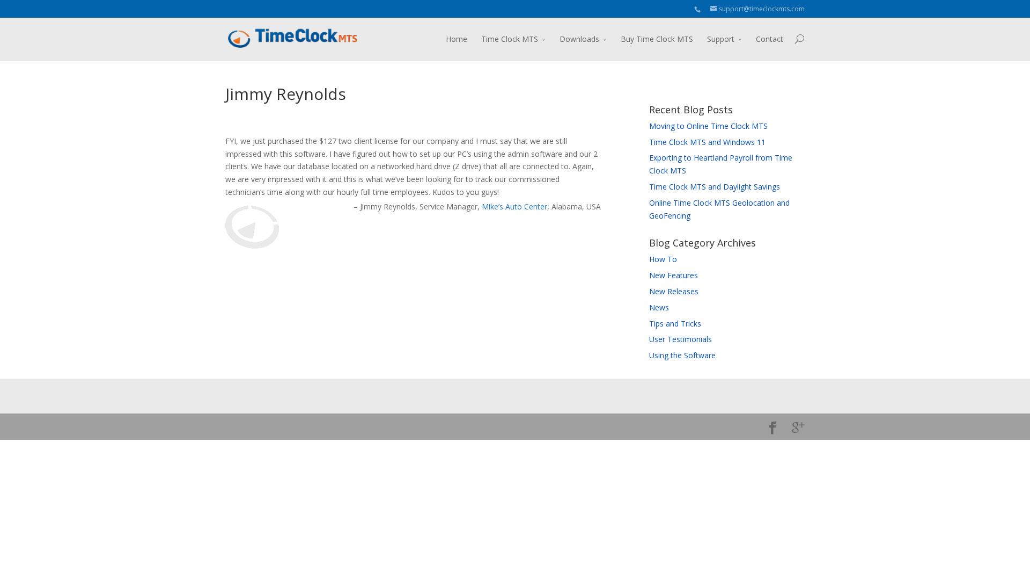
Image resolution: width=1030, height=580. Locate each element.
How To (663, 259)
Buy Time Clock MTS (657, 39)
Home (456, 39)
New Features (673, 275)
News (659, 307)
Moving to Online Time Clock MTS (708, 126)
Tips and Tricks (675, 323)
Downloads (579, 39)
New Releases (673, 291)
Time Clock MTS (509, 39)
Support (720, 39)
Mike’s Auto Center (514, 206)
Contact (769, 39)
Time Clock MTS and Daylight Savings (714, 187)
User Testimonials (680, 339)
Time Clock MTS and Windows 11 (707, 142)
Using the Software (682, 355)
